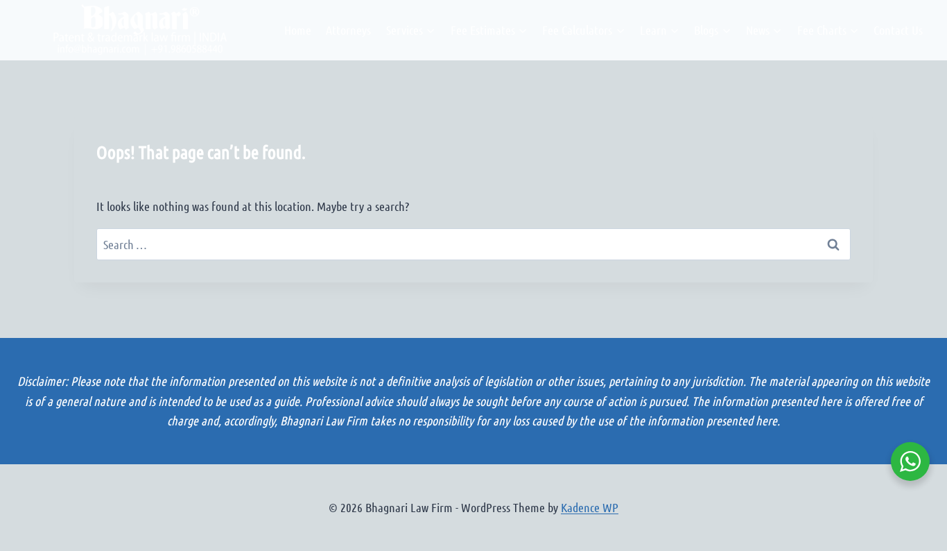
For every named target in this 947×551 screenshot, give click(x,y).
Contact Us (898, 29)
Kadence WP (589, 507)
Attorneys (348, 29)
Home (297, 29)
